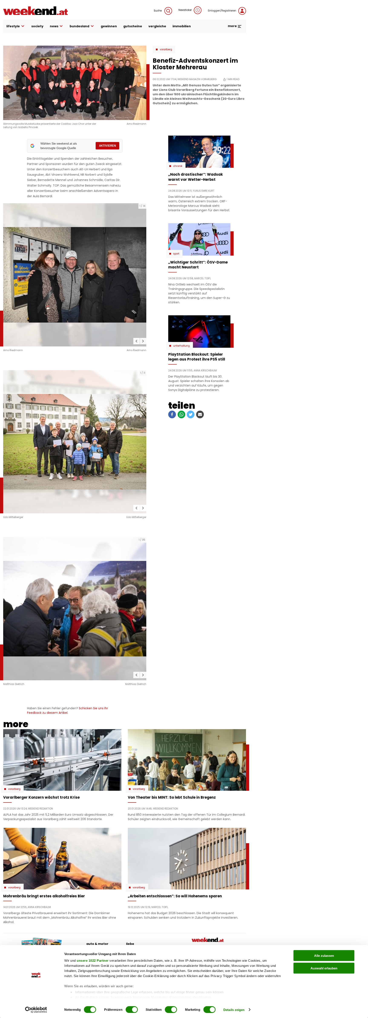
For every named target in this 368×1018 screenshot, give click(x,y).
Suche (158, 10)
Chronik (177, 166)
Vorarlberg (166, 49)
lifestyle (13, 26)
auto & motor (97, 944)
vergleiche (157, 26)
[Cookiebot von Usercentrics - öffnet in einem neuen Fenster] (36, 1009)
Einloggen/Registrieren (222, 10)
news (54, 26)
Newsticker (185, 10)
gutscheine (132, 26)
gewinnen (109, 26)
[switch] (132, 1009)
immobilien (181, 26)
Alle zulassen (324, 955)
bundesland (79, 26)
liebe (130, 944)
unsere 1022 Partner (93, 960)
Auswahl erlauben (323, 968)
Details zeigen (233, 1009)
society (37, 26)
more (232, 26)
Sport (176, 253)
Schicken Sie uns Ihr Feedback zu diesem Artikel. (67, 710)
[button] (136, 341)
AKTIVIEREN (107, 145)
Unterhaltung (181, 346)
